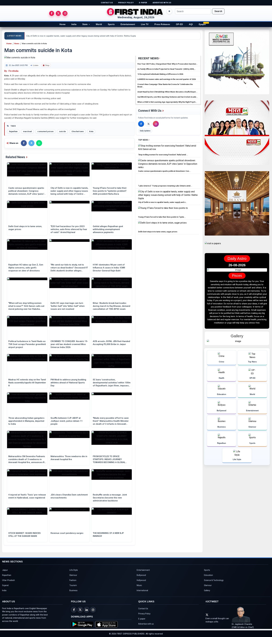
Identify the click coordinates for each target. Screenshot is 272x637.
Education (208, 575)
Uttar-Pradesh (8, 580)
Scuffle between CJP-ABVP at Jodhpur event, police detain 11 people (67, 421)
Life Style (73, 570)
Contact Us (143, 608)
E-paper (141, 619)
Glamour (73, 575)
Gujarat (5, 585)
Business (73, 590)
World (99, 24)
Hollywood (141, 580)
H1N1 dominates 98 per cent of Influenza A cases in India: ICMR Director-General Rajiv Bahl (109, 267)
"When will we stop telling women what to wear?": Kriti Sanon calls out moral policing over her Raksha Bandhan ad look (26, 306)
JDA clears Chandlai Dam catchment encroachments (69, 496)
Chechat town (78, 131)
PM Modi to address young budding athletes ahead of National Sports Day (68, 382)
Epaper (202, 24)
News (16, 43)
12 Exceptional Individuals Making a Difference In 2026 (160, 74)
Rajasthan (13, 131)
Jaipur (5, 570)
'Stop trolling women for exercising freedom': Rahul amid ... (163, 155)
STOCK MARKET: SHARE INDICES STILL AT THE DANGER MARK (24, 534)
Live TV (144, 24)
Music (139, 585)
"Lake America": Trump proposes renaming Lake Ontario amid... (165, 186)
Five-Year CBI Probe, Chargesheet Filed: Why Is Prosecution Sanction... (167, 64)
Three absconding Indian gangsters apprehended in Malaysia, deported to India (26, 421)
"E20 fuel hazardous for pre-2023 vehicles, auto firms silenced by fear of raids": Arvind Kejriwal (69, 229)
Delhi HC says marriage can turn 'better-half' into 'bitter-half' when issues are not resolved (68, 306)
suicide (62, 131)
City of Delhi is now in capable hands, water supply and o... (162, 202)
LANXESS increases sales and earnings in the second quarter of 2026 (166, 79)
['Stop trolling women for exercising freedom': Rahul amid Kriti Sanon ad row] (168, 148)
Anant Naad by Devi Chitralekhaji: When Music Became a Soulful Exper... (167, 92)
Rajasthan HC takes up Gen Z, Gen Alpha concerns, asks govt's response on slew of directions (25, 267)
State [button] (85, 24)
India (73, 24)
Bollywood (141, 575)
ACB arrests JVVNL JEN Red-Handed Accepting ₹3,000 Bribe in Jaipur (111, 343)
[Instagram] (156, 124)
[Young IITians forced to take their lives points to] (163, 210)
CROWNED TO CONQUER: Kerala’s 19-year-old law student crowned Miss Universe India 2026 (69, 344)
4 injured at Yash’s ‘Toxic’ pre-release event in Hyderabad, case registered (27, 496)
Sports (111, 24)
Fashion (72, 580)
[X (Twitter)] (148, 124)
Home (62, 24)
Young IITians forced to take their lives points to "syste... (162, 217)
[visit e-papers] (213, 245)
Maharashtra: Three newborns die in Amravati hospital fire (69, 458)
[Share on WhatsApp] (39, 143)
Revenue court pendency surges (67, 533)
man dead (27, 131)
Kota (91, 131)
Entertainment (128, 24)
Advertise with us (146, 624)
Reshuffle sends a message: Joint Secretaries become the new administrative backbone (110, 497)
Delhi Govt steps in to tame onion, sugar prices (25, 228)
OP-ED (179, 24)
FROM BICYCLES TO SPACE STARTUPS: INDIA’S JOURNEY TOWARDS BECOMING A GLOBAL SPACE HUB (109, 459)
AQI (191, 24)
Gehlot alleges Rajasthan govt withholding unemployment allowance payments (108, 229)
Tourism (73, 585)
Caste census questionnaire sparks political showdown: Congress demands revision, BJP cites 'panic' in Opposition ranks (26, 191)
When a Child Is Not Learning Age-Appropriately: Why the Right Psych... (167, 102)
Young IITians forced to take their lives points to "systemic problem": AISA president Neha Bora (110, 191)
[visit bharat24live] (237, 134)
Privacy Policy (144, 614)
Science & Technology (214, 580)
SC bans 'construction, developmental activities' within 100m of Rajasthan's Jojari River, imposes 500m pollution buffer (111, 382)
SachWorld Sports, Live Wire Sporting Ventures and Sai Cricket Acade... (167, 97)
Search (218, 11)
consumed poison (45, 131)
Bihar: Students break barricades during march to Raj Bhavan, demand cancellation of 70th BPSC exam (111, 306)
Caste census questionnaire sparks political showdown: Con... (164, 171)
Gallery (207, 590)
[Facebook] (141, 124)
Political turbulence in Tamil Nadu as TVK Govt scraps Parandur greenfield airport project (27, 344)
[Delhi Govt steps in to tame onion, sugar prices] (162, 225)
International (142, 590)
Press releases (162, 24)
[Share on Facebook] (24, 143)
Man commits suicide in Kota (34, 43)
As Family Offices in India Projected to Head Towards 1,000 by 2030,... (166, 69)
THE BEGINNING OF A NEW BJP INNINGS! (108, 534)
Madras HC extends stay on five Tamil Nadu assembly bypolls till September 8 (27, 382)
